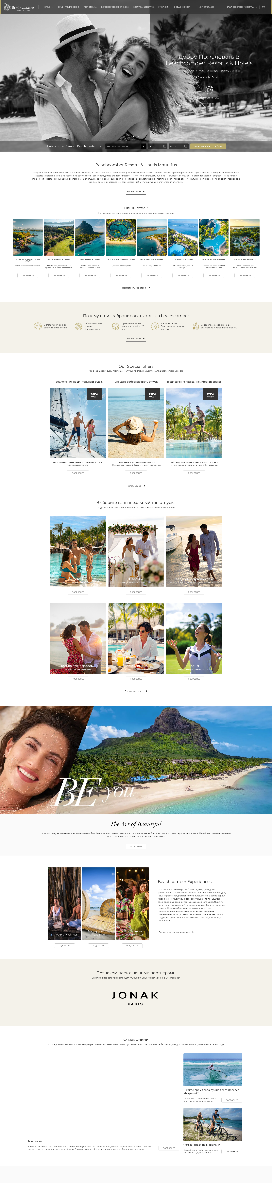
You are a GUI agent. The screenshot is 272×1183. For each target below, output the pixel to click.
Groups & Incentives (143, 7)
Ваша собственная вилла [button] (240, 7)
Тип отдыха (90, 7)
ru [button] (263, 7)
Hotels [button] (46, 7)
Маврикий (163, 7)
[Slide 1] (133, 136)
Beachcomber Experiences (114, 7)
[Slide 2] (136, 136)
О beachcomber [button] (182, 7)
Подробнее (28, 275)
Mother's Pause (206, 7)
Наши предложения (68, 7)
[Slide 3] (138, 136)
